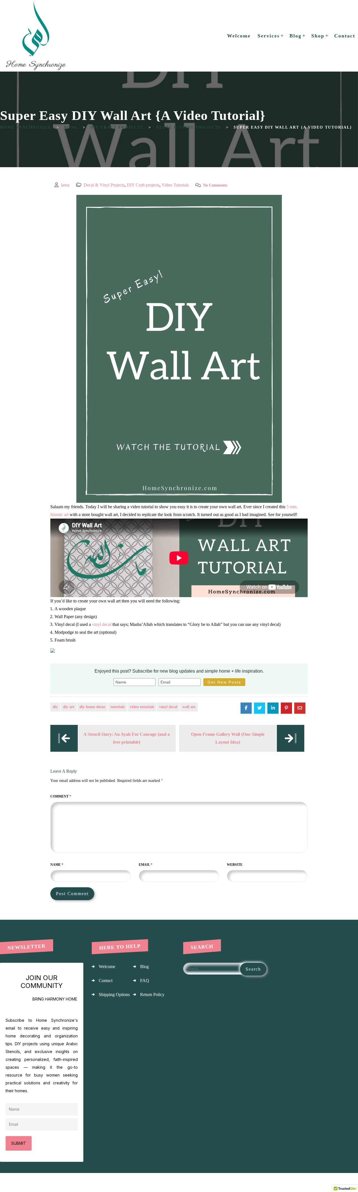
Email (145, 865)
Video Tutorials (175, 185)
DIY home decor (92, 707)
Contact (105, 980)
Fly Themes (346, 1182)
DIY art (68, 707)
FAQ (144, 980)
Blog (144, 966)
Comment (60, 796)
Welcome (107, 966)
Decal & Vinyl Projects (104, 185)
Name (56, 865)
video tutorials (142, 707)
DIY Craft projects (143, 185)
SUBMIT (18, 1143)
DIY (55, 707)
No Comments (215, 185)
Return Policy (152, 994)
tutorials (117, 707)
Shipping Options (114, 994)
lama (65, 185)
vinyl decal (101, 624)
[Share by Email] (299, 708)
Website (234, 865)
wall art (189, 707)
